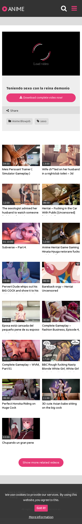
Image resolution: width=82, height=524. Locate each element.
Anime (16, 9)
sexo (43, 121)
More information (41, 517)
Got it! (41, 508)
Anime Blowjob (21, 121)
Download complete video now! (42, 97)
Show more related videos (41, 462)
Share (13, 110)
